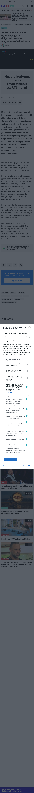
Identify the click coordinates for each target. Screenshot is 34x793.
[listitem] (17, 360)
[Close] (30, 327)
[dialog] (17, 396)
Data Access (16, 465)
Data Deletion (7, 465)
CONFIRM (10, 459)
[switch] (27, 364)
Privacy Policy (27, 465)
